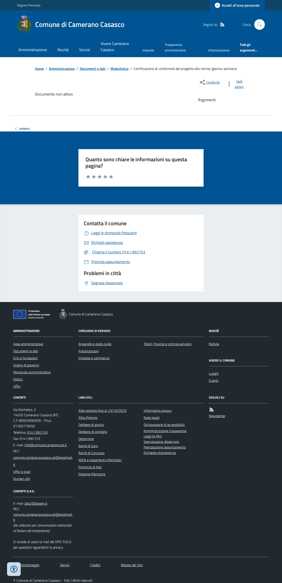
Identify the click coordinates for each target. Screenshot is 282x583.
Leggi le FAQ (153, 436)
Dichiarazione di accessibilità (164, 424)
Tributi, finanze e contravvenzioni (167, 344)
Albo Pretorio (87, 417)
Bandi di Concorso (91, 453)
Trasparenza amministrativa (175, 47)
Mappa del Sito (132, 565)
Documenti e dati (93, 68)
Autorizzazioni (88, 351)
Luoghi (214, 373)
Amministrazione (33, 50)
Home (39, 68)
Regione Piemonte (29, 5)
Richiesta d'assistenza (160, 452)
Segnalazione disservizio (161, 441)
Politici (18, 379)
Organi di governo (26, 365)
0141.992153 (37, 432)
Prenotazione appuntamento (165, 447)
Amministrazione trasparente (165, 430)
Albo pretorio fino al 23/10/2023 (102, 410)
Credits (95, 565)
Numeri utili (21, 478)
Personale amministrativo (32, 372)
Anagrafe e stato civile (94, 344)
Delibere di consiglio (92, 431)
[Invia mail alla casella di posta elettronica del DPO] (35, 503)
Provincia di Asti (90, 467)
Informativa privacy (158, 410)
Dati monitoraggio (26, 565)
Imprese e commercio (93, 358)
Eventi (213, 380)
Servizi (84, 50)
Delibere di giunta (91, 424)
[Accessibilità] (13, 569)
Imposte (148, 50)
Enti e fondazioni (25, 358)
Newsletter (217, 415)
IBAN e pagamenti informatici (100, 460)
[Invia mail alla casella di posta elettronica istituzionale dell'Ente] (45, 444)
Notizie (214, 344)
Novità (63, 50)
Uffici (16, 386)
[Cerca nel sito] (258, 24)
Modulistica (119, 68)
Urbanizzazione (219, 50)
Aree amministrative (28, 344)
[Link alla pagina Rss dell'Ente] (211, 409)
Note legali (152, 417)
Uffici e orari (21, 471)
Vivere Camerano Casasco (115, 47)
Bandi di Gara (88, 445)
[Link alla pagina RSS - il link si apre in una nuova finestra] (222, 24)
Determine (86, 438)
